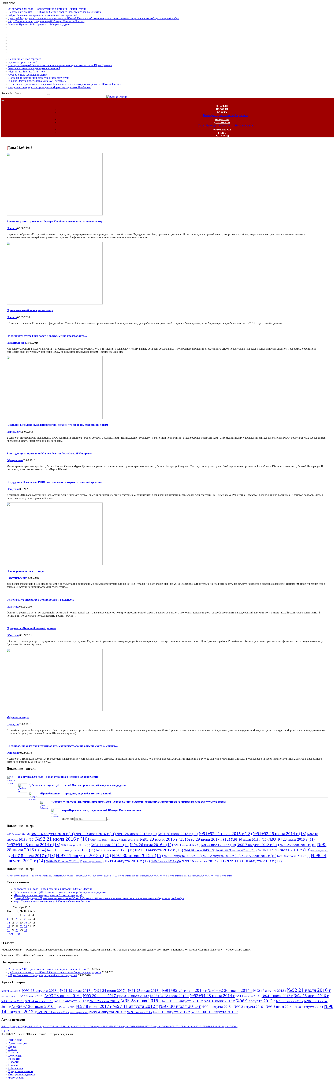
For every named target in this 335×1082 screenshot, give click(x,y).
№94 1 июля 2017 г (110, 845)
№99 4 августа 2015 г (93, 862)
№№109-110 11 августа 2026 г (219, 876)
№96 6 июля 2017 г (115, 850)
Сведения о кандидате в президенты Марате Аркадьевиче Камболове (49, 87)
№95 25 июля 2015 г (298, 845)
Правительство (225, 115)
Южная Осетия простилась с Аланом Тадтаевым (37, 80)
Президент (209, 115)
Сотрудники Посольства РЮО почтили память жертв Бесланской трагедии (54, 482)
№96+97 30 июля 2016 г (284, 849)
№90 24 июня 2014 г (18, 834)
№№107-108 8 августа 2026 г (193, 876)
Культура (13, 724)
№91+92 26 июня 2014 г (279, 833)
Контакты (14, 1058)
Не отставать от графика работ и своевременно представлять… (47, 335)
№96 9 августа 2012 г (159, 849)
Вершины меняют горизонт (24, 58)
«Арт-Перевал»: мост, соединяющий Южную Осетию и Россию (46, 21)
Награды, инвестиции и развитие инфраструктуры (38, 77)
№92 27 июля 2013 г (100, 840)
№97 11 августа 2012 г (83, 855)
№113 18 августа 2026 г (78, 876)
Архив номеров (17, 1043)
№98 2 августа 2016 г (221, 856)
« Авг (10, 933)
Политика (13, 606)
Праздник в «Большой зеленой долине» (31, 628)
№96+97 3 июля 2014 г (236, 850)
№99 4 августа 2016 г (127, 861)
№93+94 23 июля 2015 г (291, 839)
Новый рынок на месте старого (26, 571)
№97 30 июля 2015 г (137, 855)
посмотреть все (15, 1027)
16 (25, 922)
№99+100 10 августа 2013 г (254, 861)
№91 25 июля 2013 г (178, 834)
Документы (222, 122)
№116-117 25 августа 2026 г (142, 876)
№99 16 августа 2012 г (203, 861)
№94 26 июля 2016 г (151, 844)
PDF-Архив (222, 136)
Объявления (15, 1068)
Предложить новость (20, 1071)
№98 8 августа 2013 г (293, 856)
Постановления (244, 125)
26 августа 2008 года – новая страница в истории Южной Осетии (47, 8)
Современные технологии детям (27, 74)
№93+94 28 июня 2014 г (33, 844)
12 (8, 922)
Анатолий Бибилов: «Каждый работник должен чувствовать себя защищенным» (58, 424)
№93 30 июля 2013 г (249, 839)
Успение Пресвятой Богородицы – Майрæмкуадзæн (39, 24)
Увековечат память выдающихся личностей (34, 68)
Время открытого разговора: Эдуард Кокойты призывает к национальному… (56, 221)
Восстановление (17, 577)
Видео (222, 133)
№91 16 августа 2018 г (53, 834)
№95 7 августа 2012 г (258, 845)
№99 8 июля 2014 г (166, 861)
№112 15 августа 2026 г (57, 876)
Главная (13, 1052)
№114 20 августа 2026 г (99, 876)
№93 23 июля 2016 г (163, 839)
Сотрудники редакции (21, 1074)
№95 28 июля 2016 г (140, 1000)
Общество (222, 119)
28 (17, 930)
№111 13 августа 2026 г (36, 876)
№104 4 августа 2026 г (16, 876)
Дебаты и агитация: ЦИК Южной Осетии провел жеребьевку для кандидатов (54, 11)
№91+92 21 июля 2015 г (225, 833)
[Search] (48, 94)
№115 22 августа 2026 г (119, 876)
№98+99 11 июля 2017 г (64, 861)
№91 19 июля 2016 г (95, 834)
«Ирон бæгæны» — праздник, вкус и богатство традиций (42, 15)
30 (25, 930)
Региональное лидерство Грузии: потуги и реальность (40, 599)
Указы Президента (209, 125)
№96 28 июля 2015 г (199, 850)
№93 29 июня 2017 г (208, 839)
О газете (222, 106)
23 (25, 926)
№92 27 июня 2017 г (125, 839)
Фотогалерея (222, 130)
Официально (15, 460)
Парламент (241, 115)
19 (8, 926)
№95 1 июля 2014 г (187, 845)
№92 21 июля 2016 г (62, 839)
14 (17, 922)
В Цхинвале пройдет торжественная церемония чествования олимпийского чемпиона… (62, 745)
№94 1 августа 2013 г (75, 845)
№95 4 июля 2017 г (218, 845)
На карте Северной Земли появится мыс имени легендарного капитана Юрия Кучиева (60, 65)
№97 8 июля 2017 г (33, 855)
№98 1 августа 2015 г (182, 856)
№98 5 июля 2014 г (258, 856)
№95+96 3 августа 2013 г (71, 850)
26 (8, 930)
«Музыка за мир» (18, 717)
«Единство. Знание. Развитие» (26, 71)
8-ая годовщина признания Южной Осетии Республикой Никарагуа (49, 453)
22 (21, 926)
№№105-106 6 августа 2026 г (167, 876)
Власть (222, 112)
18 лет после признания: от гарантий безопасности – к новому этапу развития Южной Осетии (64, 84)
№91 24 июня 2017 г (136, 834)
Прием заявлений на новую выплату (30, 310)
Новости (222, 109)
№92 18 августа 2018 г (269, 990)
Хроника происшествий (22, 62)
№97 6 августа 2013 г (66, 1007)
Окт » (19, 933)
